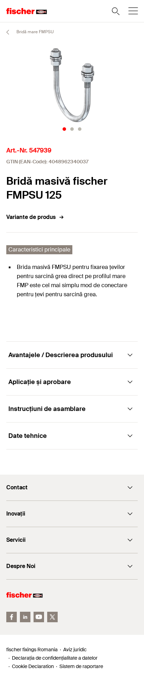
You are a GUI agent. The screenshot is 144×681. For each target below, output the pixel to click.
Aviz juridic (75, 649)
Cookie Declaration (33, 666)
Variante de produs (31, 217)
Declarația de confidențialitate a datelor (55, 658)
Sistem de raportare (81, 666)
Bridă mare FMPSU (34, 32)
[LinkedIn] (25, 617)
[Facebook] (11, 617)
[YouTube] (39, 617)
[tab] (64, 129)
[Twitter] (52, 617)
